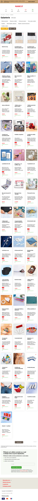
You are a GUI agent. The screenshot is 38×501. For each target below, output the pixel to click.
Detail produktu (11, 57)
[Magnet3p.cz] (19, 6)
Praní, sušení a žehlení (32, 21)
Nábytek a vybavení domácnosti (23, 23)
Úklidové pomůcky (5, 21)
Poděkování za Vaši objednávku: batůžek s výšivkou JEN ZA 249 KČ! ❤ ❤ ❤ (14, 2)
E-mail (13, 464)
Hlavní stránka (3, 14)
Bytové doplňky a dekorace (11, 23)
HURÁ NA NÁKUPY (31, 1)
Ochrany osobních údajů (23, 470)
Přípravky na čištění (13, 21)
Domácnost (7, 14)
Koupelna (3, 23)
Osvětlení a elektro (5, 26)
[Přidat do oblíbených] (10, 34)
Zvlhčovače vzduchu (22, 21)
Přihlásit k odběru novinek (16, 467)
